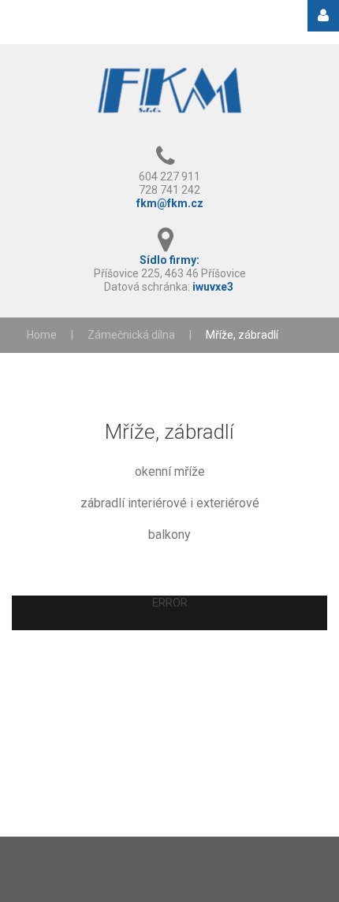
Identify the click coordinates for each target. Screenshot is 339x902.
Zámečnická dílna (131, 335)
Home (42, 335)
